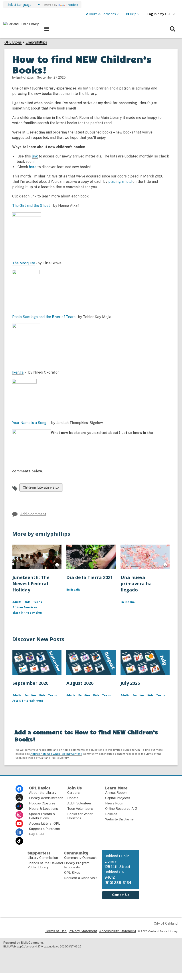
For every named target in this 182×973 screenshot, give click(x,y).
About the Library (42, 792)
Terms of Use (56, 931)
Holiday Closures (42, 803)
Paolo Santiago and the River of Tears (43, 317)
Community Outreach (80, 858)
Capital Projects (117, 798)
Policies (111, 814)
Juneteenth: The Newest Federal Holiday (30, 583)
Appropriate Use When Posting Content (56, 753)
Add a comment (33, 514)
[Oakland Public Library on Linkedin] (19, 832)
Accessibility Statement (117, 931)
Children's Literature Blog (41, 488)
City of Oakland (166, 923)
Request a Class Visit (80, 878)
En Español (73, 589)
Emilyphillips (36, 42)
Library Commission (43, 858)
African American (24, 607)
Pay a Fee (36, 834)
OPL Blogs (13, 42)
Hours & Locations (43, 808)
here (32, 167)
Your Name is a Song (29, 423)
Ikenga (18, 372)
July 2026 (130, 683)
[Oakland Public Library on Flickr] (19, 806)
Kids (27, 602)
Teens (37, 602)
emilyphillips (25, 77)
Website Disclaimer (120, 819)
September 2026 (30, 683)
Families (30, 695)
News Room (114, 803)
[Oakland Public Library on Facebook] (19, 789)
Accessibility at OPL (44, 823)
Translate (72, 5)
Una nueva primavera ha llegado (136, 583)
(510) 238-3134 (118, 883)
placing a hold (120, 181)
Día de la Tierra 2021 (89, 577)
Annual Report (116, 792)
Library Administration (46, 798)
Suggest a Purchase (44, 829)
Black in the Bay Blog (27, 613)
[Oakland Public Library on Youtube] (19, 823)
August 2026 (79, 683)
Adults (17, 602)
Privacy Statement (83, 931)
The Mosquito (23, 263)
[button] (101, 14)
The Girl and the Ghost (31, 205)
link (35, 156)
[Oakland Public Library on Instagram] (19, 815)
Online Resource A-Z (121, 808)
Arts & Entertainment (27, 700)
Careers (73, 792)
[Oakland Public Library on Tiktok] (19, 841)
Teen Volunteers (80, 808)
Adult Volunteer (79, 803)
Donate (73, 798)
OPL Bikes (72, 872)
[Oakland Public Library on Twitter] (19, 797)
